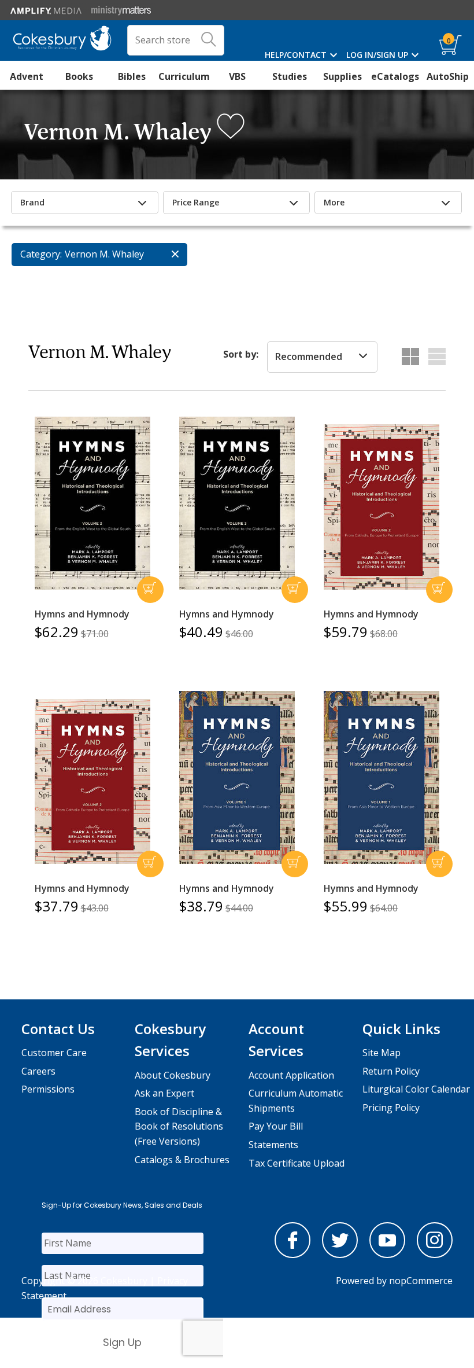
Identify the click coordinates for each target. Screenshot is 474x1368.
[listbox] (322, 357)
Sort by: (240, 354)
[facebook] (292, 1254)
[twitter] (340, 1254)
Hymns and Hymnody (82, 614)
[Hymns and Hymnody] (92, 503)
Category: (41, 254)
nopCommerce (421, 1280)
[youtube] (387, 1254)
